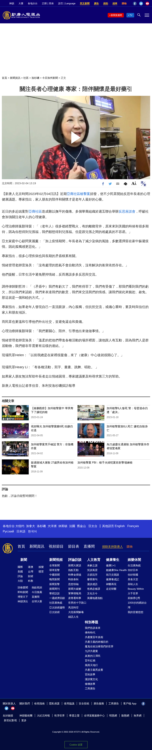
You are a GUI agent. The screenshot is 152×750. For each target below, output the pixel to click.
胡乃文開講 (112, 574)
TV (131, 15)
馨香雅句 (92, 579)
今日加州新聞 (50, 77)
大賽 (21, 3)
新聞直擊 (54, 584)
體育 (41, 571)
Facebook (135, 3)
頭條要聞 (23, 587)
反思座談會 (127, 211)
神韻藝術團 (25, 715)
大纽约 (19, 526)
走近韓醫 (111, 588)
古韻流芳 (92, 574)
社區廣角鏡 (55, 602)
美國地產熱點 (95, 598)
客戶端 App (129, 703)
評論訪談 (75, 560)
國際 (20, 566)
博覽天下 (23, 596)
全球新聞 (54, 565)
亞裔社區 (73, 194)
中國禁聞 (54, 574)
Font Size (134, 183)
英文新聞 (85, 3)
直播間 (89, 546)
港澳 (30, 566)
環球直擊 (54, 570)
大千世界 (133, 593)
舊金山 (81, 526)
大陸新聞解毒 (76, 612)
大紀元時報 (43, 715)
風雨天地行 (91, 665)
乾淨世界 (59, 715)
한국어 (32, 531)
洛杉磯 (35, 77)
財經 (30, 576)
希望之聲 (74, 715)
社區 (26, 77)
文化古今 (92, 593)
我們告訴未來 (92, 627)
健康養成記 (112, 579)
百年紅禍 (90, 660)
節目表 (73, 546)
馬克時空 (73, 607)
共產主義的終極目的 (96, 641)
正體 (44, 3)
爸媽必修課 (93, 588)
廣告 (96, 3)
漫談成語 (92, 584)
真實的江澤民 (92, 655)
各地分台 (32, 3)
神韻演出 (23, 601)
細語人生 (73, 616)
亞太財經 (54, 612)
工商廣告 (90, 688)
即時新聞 (23, 592)
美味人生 (133, 584)
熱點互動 (73, 570)
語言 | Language (66, 3)
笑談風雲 (92, 570)
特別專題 (91, 622)
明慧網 (113, 715)
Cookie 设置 (76, 744)
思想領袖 (73, 584)
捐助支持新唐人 (112, 546)
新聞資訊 (15, 77)
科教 (30, 580)
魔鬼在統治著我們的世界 (99, 646)
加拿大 (30, 526)
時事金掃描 (74, 574)
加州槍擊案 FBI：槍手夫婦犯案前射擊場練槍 (105, 462)
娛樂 (41, 566)
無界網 (137, 715)
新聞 (23, 560)
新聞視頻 (56, 560)
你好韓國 (133, 574)
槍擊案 (85, 194)
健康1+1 (111, 565)
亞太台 (92, 526)
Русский (8, 531)
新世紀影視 (10, 720)
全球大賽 (37, 601)
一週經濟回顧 (57, 598)
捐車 (115, 3)
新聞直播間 (116, 15)
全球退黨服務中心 (94, 715)
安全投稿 (84, 703)
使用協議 (69, 703)
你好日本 (133, 570)
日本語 (20, 531)
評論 (20, 576)
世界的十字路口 (77, 602)
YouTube (147, 3)
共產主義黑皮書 (94, 669)
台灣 (30, 571)
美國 (20, 571)
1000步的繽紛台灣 (137, 605)
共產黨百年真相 (94, 637)
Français (133, 526)
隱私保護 (54, 703)
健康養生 (112, 560)
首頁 (4, 77)
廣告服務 (99, 703)
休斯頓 (62, 526)
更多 (24, 720)
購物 (124, 3)
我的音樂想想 (135, 612)
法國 (72, 526)
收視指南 (39, 703)
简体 (51, 3)
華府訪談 (54, 593)
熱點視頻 (37, 587)
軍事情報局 (74, 593)
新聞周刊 (54, 588)
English (120, 526)
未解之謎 (92, 565)
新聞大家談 (74, 565)
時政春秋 (73, 579)
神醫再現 (111, 584)
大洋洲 (52, 526)
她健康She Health (116, 570)
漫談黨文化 (91, 679)
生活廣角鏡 (134, 565)
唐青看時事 (74, 598)
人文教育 (93, 560)
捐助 (105, 3)
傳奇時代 (90, 632)
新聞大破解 (74, 588)
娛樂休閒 (134, 560)
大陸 (20, 580)
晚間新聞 (54, 579)
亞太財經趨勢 (57, 607)
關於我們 (24, 703)
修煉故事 (90, 683)
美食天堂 (133, 579)
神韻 (11, 3)
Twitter (141, 3)
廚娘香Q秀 (134, 598)
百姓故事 (90, 674)
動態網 (125, 715)
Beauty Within (136, 588)
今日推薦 (37, 592)
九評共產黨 (91, 651)
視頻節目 (56, 546)
